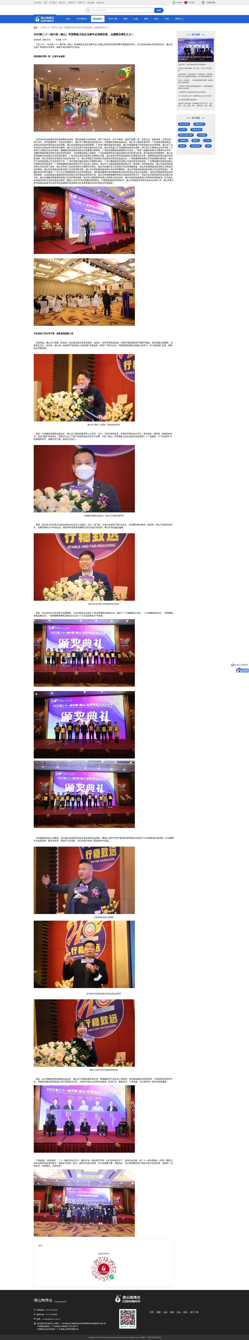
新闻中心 (81, 3)
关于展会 (53, 3)
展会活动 (100, 3)
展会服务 (91, 3)
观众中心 (62, 3)
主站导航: (38, 3)
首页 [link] (35, 28)
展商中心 (72, 3)
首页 (45, 3)
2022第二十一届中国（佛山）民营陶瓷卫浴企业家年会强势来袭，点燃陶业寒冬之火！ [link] (75, 28)
